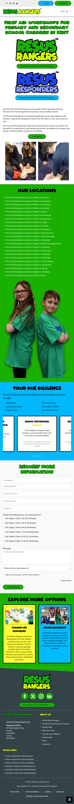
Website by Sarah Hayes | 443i (37, 796)
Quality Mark (47, 727)
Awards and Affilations (51, 734)
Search (64, 3)
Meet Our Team (48, 730)
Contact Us (37, 136)
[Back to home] (22, 11)
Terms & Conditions (32, 792)
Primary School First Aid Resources (19, 756)
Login (47, 3)
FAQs (44, 741)
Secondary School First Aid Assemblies (20, 773)
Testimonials (47, 737)
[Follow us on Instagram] (13, 3)
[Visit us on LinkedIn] (17, 3)
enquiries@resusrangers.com (18, 722)
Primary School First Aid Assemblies (19, 763)
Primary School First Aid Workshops (37, 66)
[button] (64, 11)
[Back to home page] (37, 682)
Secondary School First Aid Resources (20, 766)
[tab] (29, 176)
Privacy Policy (15, 792)
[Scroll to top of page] (69, 799)
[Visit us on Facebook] (7, 3)
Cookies (47, 792)
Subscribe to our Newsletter (36, 705)
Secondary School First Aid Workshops (37, 97)
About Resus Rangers (51, 720)
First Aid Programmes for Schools (55, 724)
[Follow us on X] (10, 3)
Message (7, 548)
